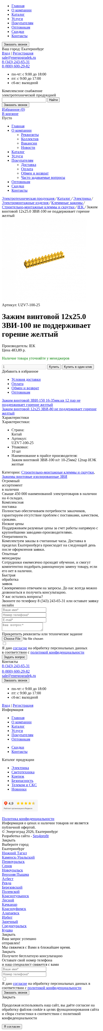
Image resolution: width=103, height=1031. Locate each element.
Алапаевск (10, 913)
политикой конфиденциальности (57, 652)
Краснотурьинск (15, 896)
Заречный (10, 922)
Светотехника (22, 772)
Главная (17, 6)
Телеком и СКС (24, 785)
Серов (7, 866)
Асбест (7, 879)
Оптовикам (20, 27)
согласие (20, 648)
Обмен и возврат (35, 173)
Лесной (8, 900)
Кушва (7, 930)
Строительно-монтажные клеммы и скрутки (38, 207)
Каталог (18, 14)
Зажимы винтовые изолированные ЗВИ (34, 477)
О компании (21, 10)
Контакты (19, 36)
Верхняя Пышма (15, 874)
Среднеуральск (14, 926)
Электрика (82, 198)
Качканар (9, 904)
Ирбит (7, 917)
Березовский (12, 887)
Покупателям (22, 23)
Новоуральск (12, 870)
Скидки (17, 32)
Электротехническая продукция (28, 198)
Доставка (28, 165)
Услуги (17, 19)
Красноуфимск (14, 909)
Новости (28, 147)
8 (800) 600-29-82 (16, 66)
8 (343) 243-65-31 (16, 62)
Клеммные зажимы (67, 203)
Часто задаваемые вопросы (43, 177)
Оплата (27, 169)
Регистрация (23, 53)
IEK (81, 207)
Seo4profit (41, 836)
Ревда (6, 883)
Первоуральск (13, 862)
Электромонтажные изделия (25, 203)
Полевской (11, 892)
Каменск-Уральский (18, 857)
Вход (6, 53)
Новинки (19, 789)
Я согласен (12, 1026)
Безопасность (22, 781)
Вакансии (29, 143)
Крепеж (17, 776)
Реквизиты (30, 135)
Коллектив (30, 139)
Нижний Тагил (14, 853)
